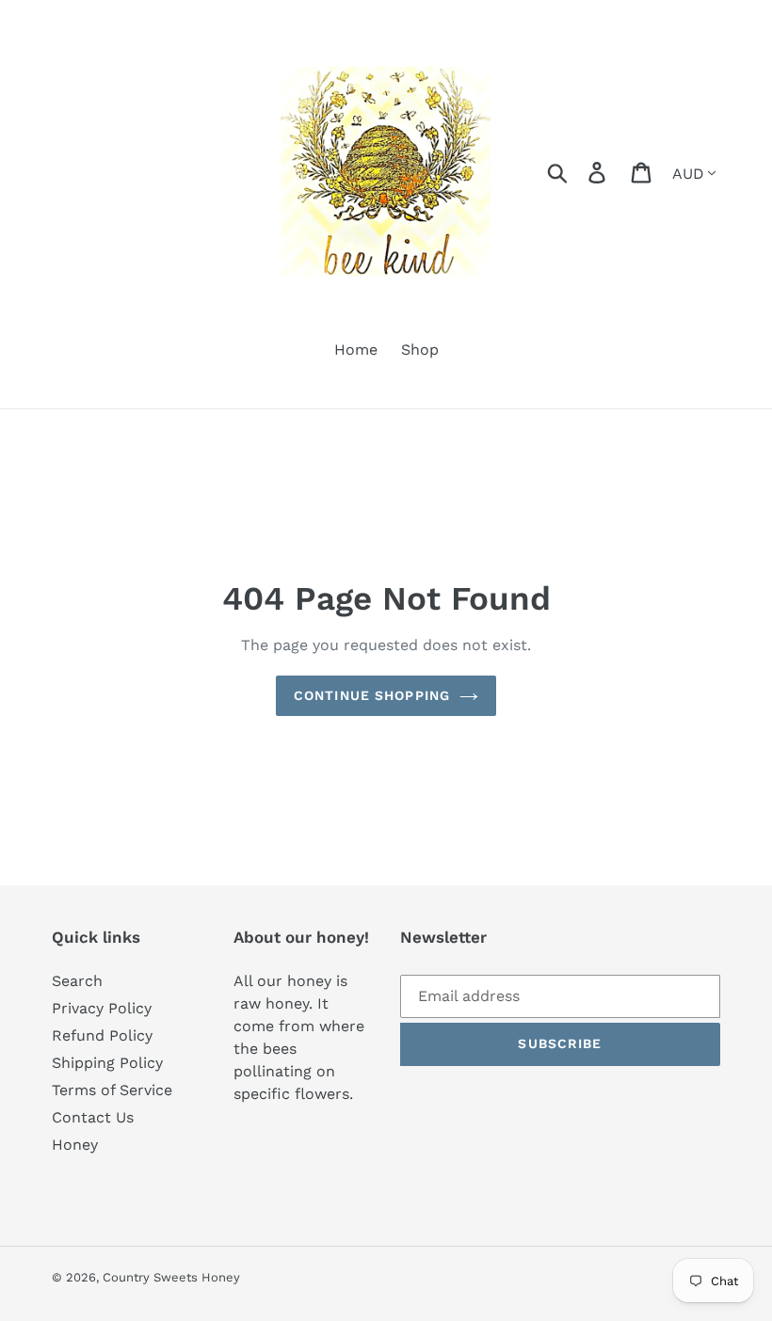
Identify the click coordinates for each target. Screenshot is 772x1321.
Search (77, 981)
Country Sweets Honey (171, 1277)
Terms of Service (112, 1090)
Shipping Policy (107, 1063)
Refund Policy (102, 1035)
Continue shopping (372, 695)
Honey (75, 1145)
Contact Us (93, 1117)
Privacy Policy (102, 1008)
